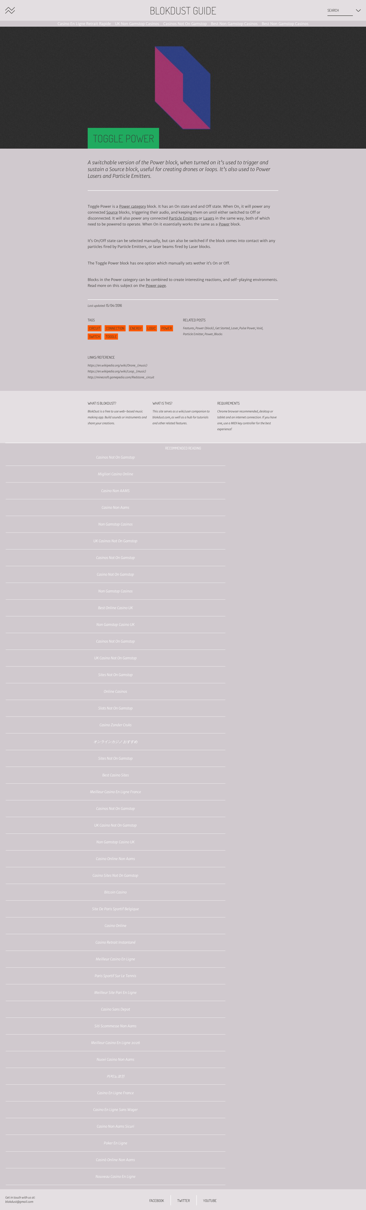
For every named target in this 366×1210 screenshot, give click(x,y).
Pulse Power (247, 328)
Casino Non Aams (115, 507)
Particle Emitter (193, 334)
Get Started (222, 328)
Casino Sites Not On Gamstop (115, 875)
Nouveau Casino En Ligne (116, 1176)
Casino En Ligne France (115, 1093)
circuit (94, 328)
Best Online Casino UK (115, 608)
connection (115, 328)
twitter (183, 1200)
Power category (132, 206)
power (166, 328)
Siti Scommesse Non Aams (115, 1026)
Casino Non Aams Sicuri (115, 1126)
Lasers (208, 218)
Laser (234, 328)
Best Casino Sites (115, 775)
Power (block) (204, 328)
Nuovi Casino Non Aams (115, 1059)
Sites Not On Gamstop (115, 674)
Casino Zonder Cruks (116, 725)
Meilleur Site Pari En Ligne (115, 992)
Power (224, 224)
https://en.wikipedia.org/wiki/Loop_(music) (117, 371)
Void (259, 328)
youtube (210, 1200)
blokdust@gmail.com (19, 1202)
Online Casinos (115, 691)
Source (112, 212)
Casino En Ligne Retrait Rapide (84, 23)
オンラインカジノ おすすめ (115, 741)
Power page (156, 285)
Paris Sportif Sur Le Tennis (115, 976)
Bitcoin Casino (115, 892)
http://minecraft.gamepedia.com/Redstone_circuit (121, 377)
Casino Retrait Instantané (116, 942)
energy (136, 328)
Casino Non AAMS (115, 490)
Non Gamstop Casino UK (115, 624)
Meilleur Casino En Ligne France (115, 792)
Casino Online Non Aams (115, 858)
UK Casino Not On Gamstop (115, 658)
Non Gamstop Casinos (115, 524)
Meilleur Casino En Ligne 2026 (115, 1042)
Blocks (218, 334)
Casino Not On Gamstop (115, 574)
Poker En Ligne (115, 1143)
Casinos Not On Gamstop (185, 23)
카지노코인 (116, 1076)
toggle (111, 336)
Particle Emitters (183, 218)
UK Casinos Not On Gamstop (115, 541)
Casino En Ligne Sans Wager (115, 1109)
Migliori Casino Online (115, 474)
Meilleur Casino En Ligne (115, 959)
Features (188, 328)
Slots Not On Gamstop (115, 708)
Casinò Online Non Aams (115, 1159)
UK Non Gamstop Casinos (137, 23)
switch (94, 336)
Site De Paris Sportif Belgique (115, 909)
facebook (156, 1200)
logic (151, 328)
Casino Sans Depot (115, 1009)
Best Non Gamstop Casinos (234, 23)
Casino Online (115, 925)
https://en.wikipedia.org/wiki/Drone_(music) (117, 365)
